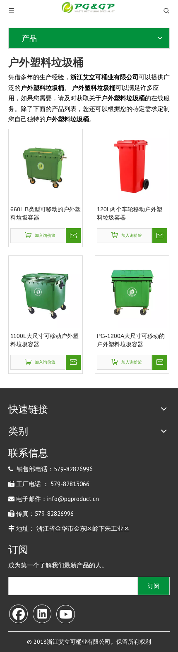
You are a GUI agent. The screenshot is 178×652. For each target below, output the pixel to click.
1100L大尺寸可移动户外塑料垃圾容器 (44, 340)
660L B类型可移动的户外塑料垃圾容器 (45, 213)
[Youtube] (65, 613)
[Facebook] (18, 613)
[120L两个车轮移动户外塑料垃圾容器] (132, 165)
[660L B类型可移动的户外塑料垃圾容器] (45, 165)
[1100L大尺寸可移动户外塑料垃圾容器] (45, 292)
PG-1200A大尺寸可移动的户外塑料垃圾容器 (131, 340)
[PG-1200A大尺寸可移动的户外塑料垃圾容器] (132, 292)
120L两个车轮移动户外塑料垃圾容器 (129, 213)
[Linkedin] (42, 613)
